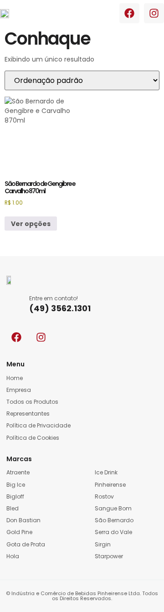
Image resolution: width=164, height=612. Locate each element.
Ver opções (31, 223)
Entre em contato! (53, 298)
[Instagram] (154, 13)
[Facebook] (129, 13)
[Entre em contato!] (14, 304)
